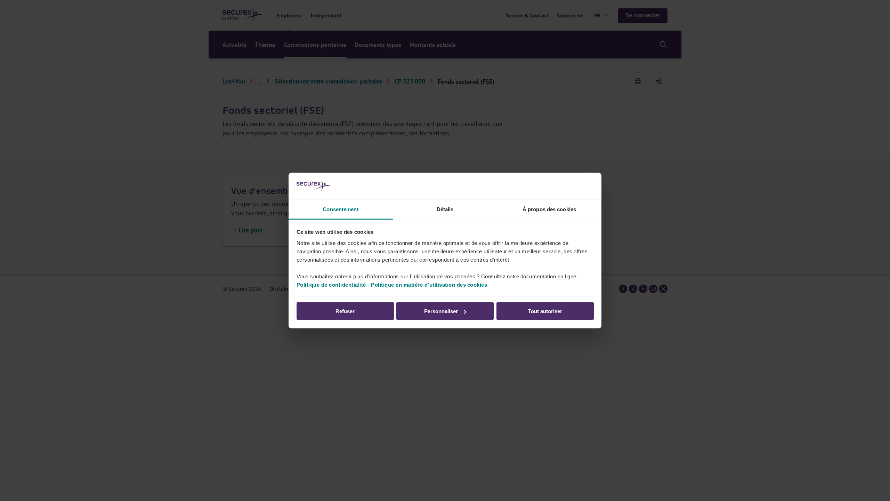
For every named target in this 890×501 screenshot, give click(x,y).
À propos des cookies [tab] (549, 209)
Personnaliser (441, 311)
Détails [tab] (445, 209)
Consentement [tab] (340, 209)
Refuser (345, 311)
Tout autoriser (545, 311)
